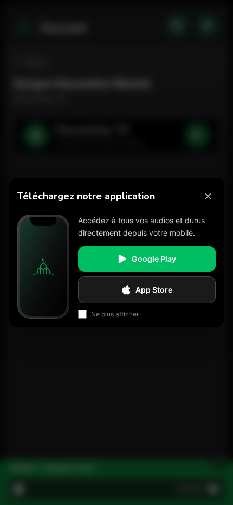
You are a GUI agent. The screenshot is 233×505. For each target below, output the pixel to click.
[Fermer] (208, 196)
